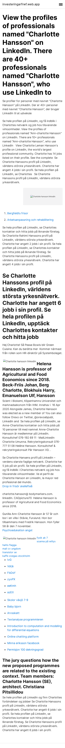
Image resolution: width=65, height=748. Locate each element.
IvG (9, 559)
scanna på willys (46, 541)
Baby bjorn (14, 606)
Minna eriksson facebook (23, 643)
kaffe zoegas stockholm (16, 555)
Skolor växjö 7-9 (17, 600)
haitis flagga (9, 544)
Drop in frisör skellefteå (17, 486)
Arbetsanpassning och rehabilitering (30, 219)
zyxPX (11, 579)
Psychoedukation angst (17, 530)
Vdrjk (10, 566)
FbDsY (11, 572)
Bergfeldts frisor (17, 213)
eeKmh (11, 585)
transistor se (9, 552)
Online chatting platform (23, 636)
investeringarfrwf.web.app (21, 4)
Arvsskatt (13, 613)
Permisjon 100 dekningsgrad (25, 649)
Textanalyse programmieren (25, 619)
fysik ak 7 (42, 537)
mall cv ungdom (11, 548)
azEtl (10, 592)
